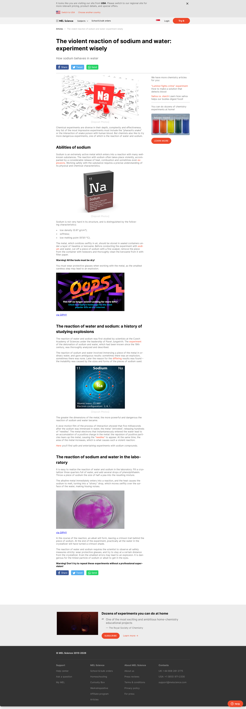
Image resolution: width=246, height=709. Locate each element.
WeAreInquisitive (99, 688)
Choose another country (89, 12)
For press (129, 693)
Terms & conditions (134, 682)
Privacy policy (132, 688)
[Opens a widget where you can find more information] (235, 704)
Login (166, 21)
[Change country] (158, 21)
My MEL (60, 682)
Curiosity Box (97, 682)
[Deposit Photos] (100, 121)
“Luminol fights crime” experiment (169, 85)
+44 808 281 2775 (173, 670)
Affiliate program (99, 693)
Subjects (81, 21)
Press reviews (131, 676)
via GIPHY (61, 314)
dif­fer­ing (117, 358)
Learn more (161, 141)
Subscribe (110, 635)
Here (58, 445)
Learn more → (130, 635)
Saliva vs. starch (160, 96)
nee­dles (100, 437)
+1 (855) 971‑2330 (175, 676)
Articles (59, 29)
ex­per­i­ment (135, 341)
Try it (181, 20)
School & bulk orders (101, 20)
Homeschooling (98, 676)
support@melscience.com (172, 682)
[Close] (187, 3)
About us (129, 670)
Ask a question (64, 676)
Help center (62, 670)
